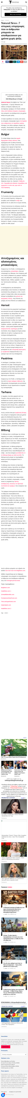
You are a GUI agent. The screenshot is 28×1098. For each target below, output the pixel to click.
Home (2, 20)
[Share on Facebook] (7, 62)
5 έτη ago (3, 41)
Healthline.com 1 (6, 591)
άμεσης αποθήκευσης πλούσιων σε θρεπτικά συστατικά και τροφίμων (12, 484)
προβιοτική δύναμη (20, 412)
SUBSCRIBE (6, 1046)
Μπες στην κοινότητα (15, 14)
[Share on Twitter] (11, 62)
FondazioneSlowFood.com (9, 598)
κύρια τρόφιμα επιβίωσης (15, 381)
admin (6, 914)
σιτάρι (18, 200)
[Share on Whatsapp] (14, 62)
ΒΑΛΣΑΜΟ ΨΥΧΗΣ (6, 961)
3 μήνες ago (12, 942)
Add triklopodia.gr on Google (14, 99)
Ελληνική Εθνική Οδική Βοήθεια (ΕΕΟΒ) (10, 1066)
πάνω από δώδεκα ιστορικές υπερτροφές (13, 111)
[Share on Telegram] (18, 62)
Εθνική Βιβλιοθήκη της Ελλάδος (8, 1061)
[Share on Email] (21, 62)
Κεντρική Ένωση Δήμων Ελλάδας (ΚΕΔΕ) (10, 1062)
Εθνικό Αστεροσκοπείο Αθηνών (8, 1064)
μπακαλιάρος (15, 271)
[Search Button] (26, 2)
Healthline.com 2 (6, 608)
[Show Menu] (2, 2)
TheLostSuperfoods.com (8, 601)
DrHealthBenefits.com (7, 594)
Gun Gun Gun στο (10, 570)
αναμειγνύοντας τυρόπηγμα (9, 328)
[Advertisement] (14, 78)
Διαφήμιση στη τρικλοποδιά (15, 1091)
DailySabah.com (6, 605)
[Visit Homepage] (14, 2)
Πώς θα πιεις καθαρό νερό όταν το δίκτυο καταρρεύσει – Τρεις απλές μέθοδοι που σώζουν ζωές (12, 964)
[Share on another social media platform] (25, 62)
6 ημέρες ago (12, 914)
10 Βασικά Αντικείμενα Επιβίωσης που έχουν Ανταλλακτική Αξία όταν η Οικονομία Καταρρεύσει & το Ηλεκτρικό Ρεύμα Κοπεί (13, 910)
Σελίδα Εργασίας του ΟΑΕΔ (7, 1067)
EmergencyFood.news (13, 580)
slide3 (6, 612)
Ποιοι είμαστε (4, 1091)
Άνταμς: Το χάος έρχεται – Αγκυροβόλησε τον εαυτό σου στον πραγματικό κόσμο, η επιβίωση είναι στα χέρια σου (13, 938)
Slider (4, 933)
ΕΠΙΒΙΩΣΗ (7, 20)
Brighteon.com (21, 570)
